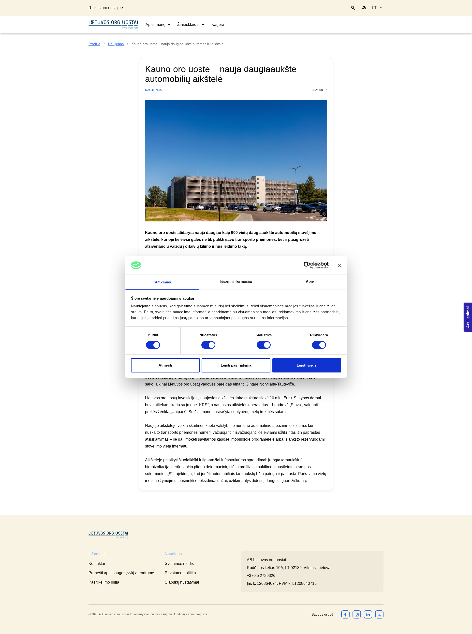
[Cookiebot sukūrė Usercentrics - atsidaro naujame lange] (307, 265)
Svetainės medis (179, 563)
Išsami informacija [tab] (236, 281)
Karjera (217, 24)
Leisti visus (306, 365)
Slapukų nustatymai (182, 582)
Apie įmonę (155, 24)
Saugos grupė (322, 614)
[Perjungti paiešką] (353, 7)
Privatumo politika (180, 573)
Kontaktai (96, 563)
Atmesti (165, 365)
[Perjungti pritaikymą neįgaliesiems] (363, 7)
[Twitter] (379, 614)
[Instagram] (357, 614)
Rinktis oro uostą (103, 8)
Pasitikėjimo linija (103, 582)
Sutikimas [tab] (162, 282)
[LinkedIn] (368, 614)
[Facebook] (345, 614)
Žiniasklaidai (188, 24)
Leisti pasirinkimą (236, 365)
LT (374, 8)
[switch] (208, 345)
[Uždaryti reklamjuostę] (339, 265)
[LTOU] (108, 535)
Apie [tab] (310, 281)
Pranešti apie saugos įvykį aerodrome (121, 573)
